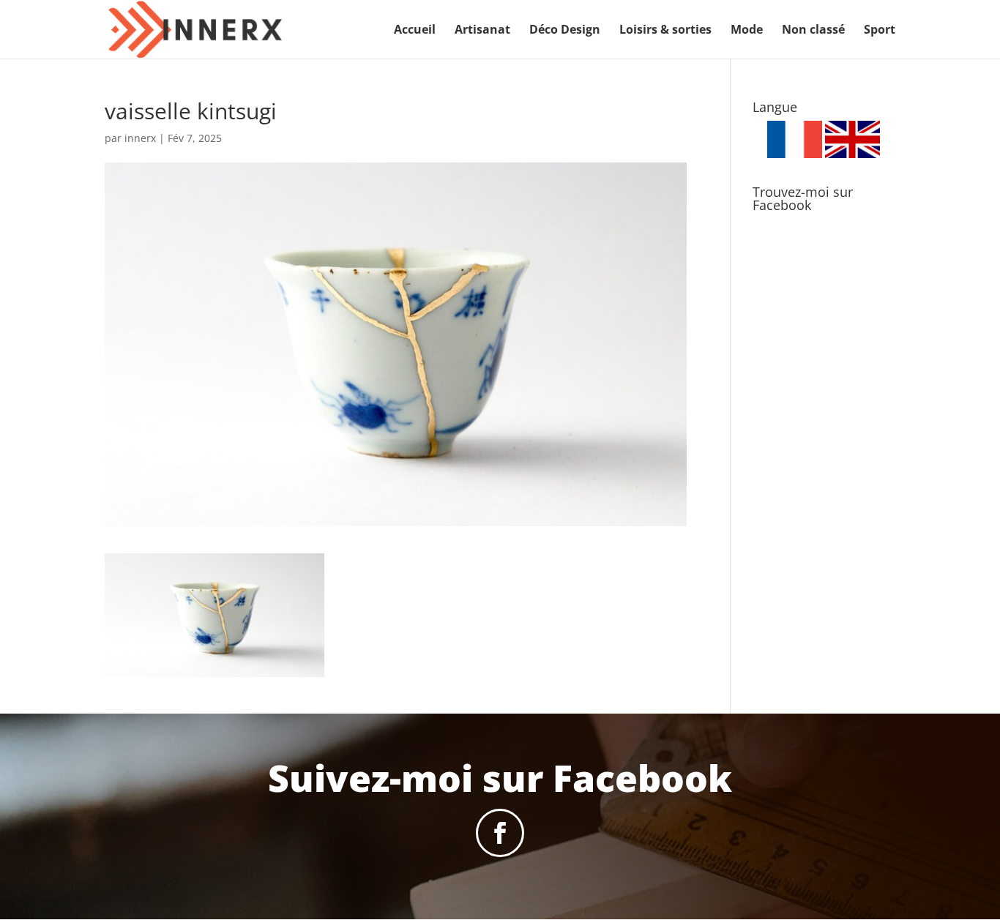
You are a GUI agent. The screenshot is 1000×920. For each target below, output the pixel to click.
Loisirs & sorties (665, 30)
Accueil (415, 30)
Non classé (813, 30)
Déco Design (564, 30)
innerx (140, 138)
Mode (747, 30)
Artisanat (482, 30)
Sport (879, 30)
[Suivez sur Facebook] (500, 833)
